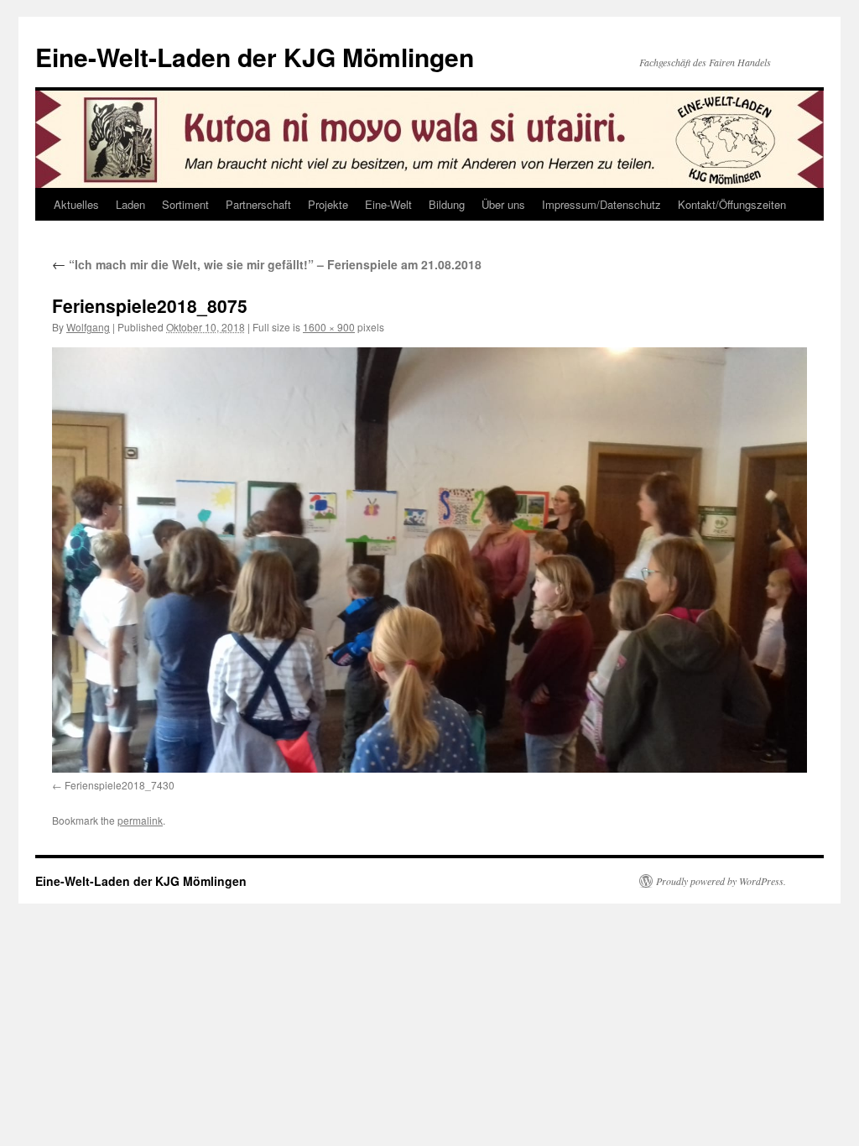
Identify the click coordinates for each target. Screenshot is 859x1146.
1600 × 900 (329, 327)
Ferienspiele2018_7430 (119, 785)
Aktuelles (76, 204)
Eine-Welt (388, 204)
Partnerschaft (258, 204)
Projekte (328, 204)
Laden (130, 204)
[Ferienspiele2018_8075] (429, 559)
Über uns (503, 204)
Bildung (447, 204)
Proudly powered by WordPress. (721, 881)
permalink (140, 820)
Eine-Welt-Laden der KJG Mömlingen (254, 57)
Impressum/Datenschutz (601, 204)
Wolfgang (88, 327)
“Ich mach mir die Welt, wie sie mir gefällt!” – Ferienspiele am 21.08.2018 (267, 264)
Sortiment (185, 204)
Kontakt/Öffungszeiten (732, 204)
